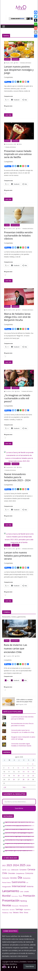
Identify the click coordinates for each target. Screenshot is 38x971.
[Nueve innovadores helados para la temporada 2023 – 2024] (19, 456)
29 (28, 779)
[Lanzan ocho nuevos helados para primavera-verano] (19, 538)
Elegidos (7, 59)
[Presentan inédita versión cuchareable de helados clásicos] (19, 215)
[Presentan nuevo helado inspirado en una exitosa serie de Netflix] (19, 131)
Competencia (20, 873)
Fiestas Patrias (6, 882)
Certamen (23, 870)
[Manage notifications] (4, 966)
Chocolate (11, 873)
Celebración (15, 870)
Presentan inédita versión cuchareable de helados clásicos (18, 235)
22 (28, 776)
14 (23, 772)
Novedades (15, 59)
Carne (4, 870)
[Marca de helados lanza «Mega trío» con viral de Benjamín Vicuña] (19, 296)
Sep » (24, 787)
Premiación (29, 895)
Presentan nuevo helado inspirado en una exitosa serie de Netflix (18, 154)
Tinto (10, 913)
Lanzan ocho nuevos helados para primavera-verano (18, 555)
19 (14, 776)
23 (33, 776)
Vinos (26, 912)
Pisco (20, 896)
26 (14, 779)
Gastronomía (15, 225)
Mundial (6, 895)
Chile (4, 873)
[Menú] (3, 26)
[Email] (36, 32)
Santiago (19, 909)
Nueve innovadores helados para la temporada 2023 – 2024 (17, 477)
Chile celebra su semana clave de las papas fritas (24, 701)
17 (4, 776)
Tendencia (5, 913)
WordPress (13, 964)
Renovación (15, 906)
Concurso (29, 873)
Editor (17, 63)
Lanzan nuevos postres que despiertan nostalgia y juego (19, 69)
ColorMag (5, 964)
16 (33, 772)
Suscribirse (19, 808)
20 (18, 776)
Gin (27, 882)
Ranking (23, 901)
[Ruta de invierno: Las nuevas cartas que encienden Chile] (19, 629)
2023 (9, 865)
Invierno (30, 886)
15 (28, 772)
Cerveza (31, 869)
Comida (7, 225)
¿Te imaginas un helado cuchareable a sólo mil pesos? (17, 398)
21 (23, 776)
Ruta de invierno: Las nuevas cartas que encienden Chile (15, 648)
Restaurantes (15, 640)
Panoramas (14, 896)
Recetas (6, 905)
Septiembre (27, 909)
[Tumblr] (36, 20)
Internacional (19, 886)
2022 (4, 865)
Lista (21, 891)
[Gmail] (36, 28)
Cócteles (13, 878)
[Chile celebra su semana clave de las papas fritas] (8, 702)
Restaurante (23, 906)
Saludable (12, 909)
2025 (22, 865)
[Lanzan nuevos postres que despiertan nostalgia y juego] (19, 49)
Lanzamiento (10, 891)
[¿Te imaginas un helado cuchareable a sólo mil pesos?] (19, 378)
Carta (8, 870)
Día (20, 877)
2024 (16, 865)
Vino (21, 912)
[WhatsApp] (36, 24)
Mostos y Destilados (20, 962)
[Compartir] (36, 36)
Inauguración (6, 886)
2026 (28, 865)
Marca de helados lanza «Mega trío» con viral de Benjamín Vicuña (17, 317)
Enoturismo (26, 878)
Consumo (5, 878)
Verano (16, 912)
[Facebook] (36, 12)
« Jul (4, 787)
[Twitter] (36, 16)
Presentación (10, 900)
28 (23, 779)
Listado (26, 891)
